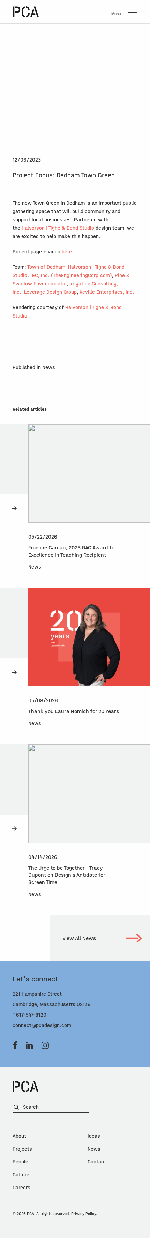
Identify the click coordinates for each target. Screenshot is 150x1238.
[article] (75, 506)
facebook (15, 1045)
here (67, 251)
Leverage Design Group (50, 292)
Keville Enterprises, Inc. (107, 292)
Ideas (94, 1136)
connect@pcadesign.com (42, 1025)
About (19, 1136)
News (94, 1149)
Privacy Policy (83, 1214)
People (20, 1162)
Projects (22, 1149)
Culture (21, 1174)
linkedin (29, 1045)
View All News (79, 938)
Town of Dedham (46, 267)
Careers (21, 1187)
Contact (97, 1162)
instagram (45, 1045)
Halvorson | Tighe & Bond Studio (58, 228)
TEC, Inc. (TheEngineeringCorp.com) (71, 275)
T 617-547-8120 (29, 1015)
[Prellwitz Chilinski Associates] (26, 11)
